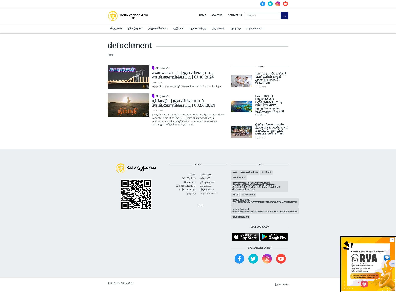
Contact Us (235, 15)
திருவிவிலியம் (158, 28)
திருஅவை (218, 28)
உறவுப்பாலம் (254, 28)
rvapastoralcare (250, 172)
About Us (216, 15)
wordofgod (249, 195)
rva (235, 172)
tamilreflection (241, 217)
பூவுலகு (236, 28)
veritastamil (240, 178)
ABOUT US (205, 175)
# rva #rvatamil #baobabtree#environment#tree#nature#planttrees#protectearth (264, 211)
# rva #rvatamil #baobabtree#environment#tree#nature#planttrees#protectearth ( (264, 202)
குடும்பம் (178, 28)
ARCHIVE (205, 179)
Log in (200, 205)
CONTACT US (189, 179)
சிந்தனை (116, 28)
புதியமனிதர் (198, 28)
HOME (192, 175)
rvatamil (267, 172)
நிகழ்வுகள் (135, 28)
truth (236, 195)
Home (202, 15)
